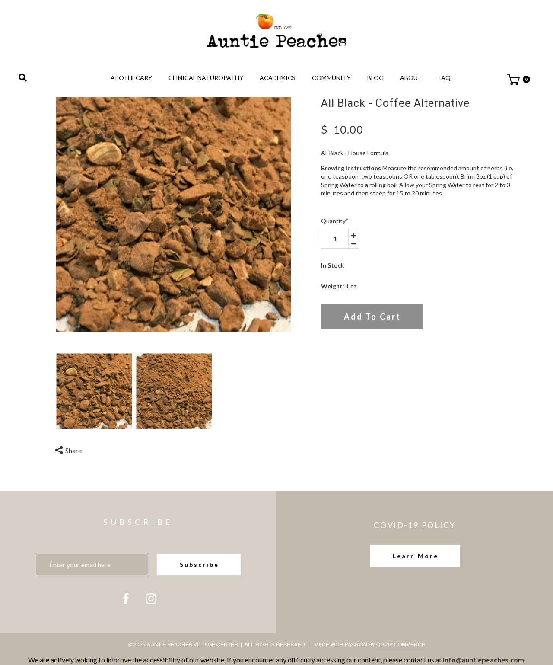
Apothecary (131, 77)
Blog (375, 77)
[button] (415, 556)
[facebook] (125, 598)
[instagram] (151, 598)
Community (331, 77)
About (411, 77)
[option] (173, 214)
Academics (278, 77)
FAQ (445, 77)
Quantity (335, 220)
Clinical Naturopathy (205, 77)
